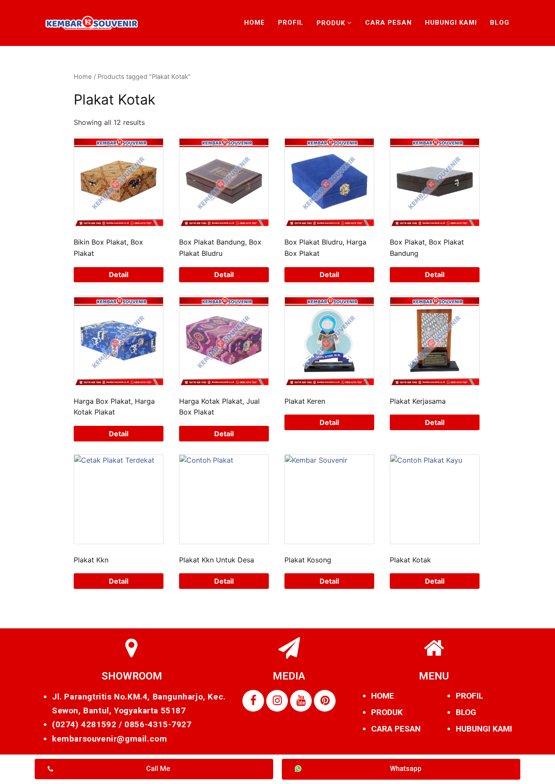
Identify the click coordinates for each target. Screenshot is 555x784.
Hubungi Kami (451, 22)
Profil (291, 22)
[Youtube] (301, 701)
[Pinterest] (325, 701)
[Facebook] (253, 701)
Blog (499, 22)
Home (254, 22)
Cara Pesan (388, 22)
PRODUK (387, 712)
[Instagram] (277, 701)
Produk (331, 23)
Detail (118, 274)
